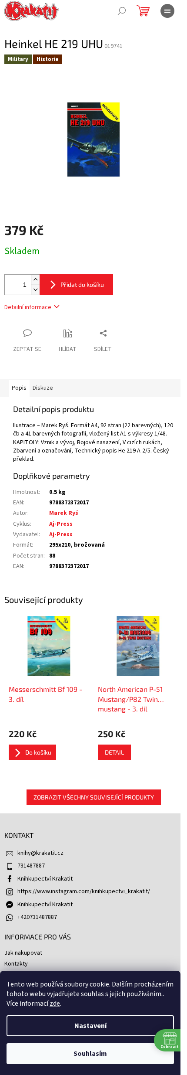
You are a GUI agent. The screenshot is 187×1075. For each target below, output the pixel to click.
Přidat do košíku (82, 284)
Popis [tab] (19, 388)
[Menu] (167, 11)
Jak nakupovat (23, 953)
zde (55, 1003)
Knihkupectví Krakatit (45, 878)
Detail (114, 752)
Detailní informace (27, 307)
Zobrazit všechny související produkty (93, 797)
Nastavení (90, 1026)
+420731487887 (37, 917)
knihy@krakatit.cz (40, 853)
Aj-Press (61, 524)
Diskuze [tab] (43, 388)
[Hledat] (121, 11)
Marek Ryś (63, 513)
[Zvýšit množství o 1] (35, 280)
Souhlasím (90, 1053)
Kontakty (16, 963)
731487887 (31, 865)
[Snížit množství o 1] (35, 290)
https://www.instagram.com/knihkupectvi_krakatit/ (83, 891)
